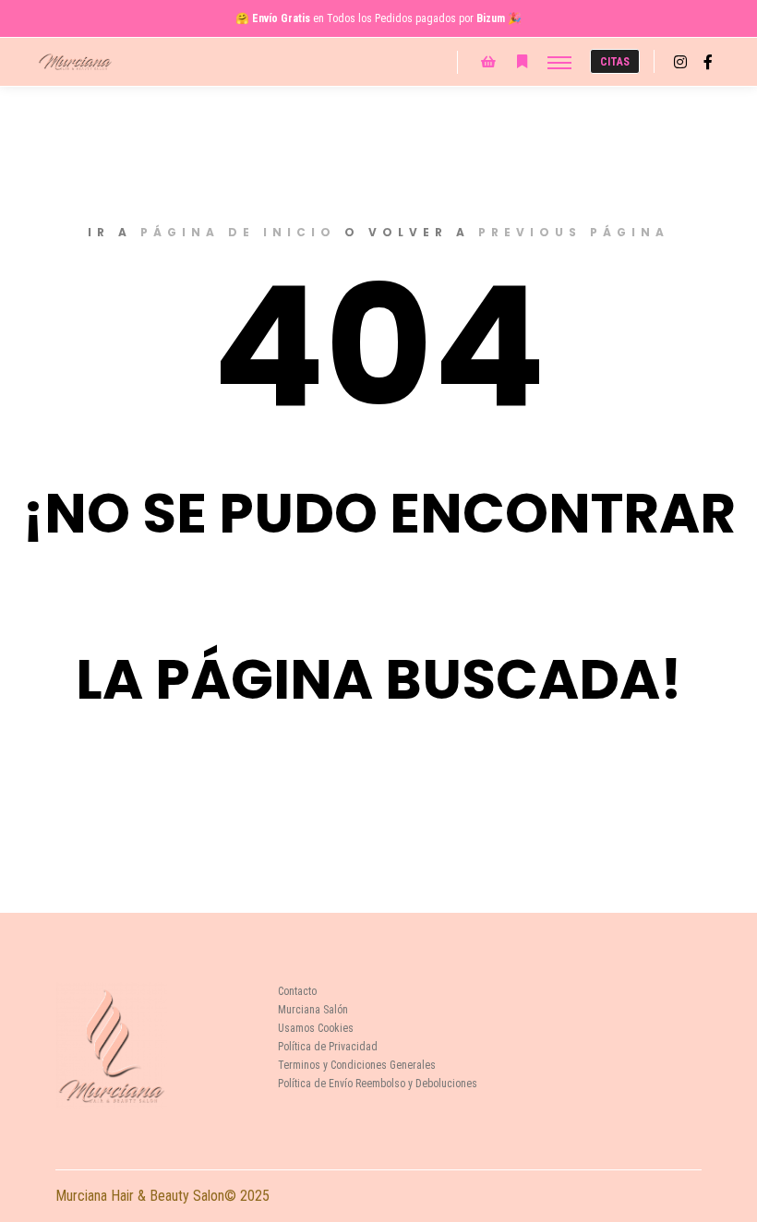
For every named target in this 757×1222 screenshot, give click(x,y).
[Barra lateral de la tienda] (488, 62)
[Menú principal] (559, 62)
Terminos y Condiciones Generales (357, 1065)
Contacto (297, 991)
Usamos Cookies (316, 1028)
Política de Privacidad (328, 1046)
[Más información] (521, 62)
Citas (615, 61)
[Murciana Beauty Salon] (75, 62)
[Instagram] (680, 62)
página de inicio (238, 232)
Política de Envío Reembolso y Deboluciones (377, 1083)
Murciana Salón (313, 1009)
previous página (573, 232)
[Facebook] (708, 62)
